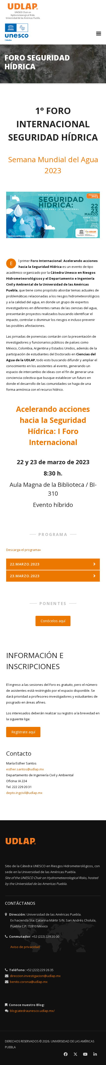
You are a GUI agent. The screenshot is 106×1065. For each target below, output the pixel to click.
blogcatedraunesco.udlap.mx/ (32, 1010)
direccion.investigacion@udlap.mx (35, 976)
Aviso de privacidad (25, 947)
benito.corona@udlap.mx (29, 981)
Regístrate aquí (23, 732)
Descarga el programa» (23, 549)
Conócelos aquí (53, 621)
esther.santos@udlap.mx (25, 769)
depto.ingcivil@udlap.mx (24, 793)
